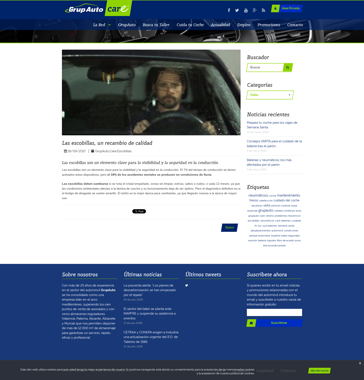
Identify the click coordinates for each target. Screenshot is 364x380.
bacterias (257, 205)
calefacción (266, 200)
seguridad (294, 235)
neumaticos (267, 220)
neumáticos (258, 195)
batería (262, 240)
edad (284, 235)
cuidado (296, 220)
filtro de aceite (285, 240)
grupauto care (256, 215)
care (277, 220)
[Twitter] (237, 10)
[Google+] (255, 10)
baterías (272, 225)
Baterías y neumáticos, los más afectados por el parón (269, 164)
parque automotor (259, 235)
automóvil (277, 230)
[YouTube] (246, 10)
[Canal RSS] (263, 10)
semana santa (286, 225)
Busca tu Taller (156, 24)
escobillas (254, 220)
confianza (289, 210)
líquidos (271, 240)
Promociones (268, 24)
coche (272, 195)
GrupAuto (126, 24)
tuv (260, 225)
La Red (99, 24)
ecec (299, 210)
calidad (278, 210)
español (275, 235)
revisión (252, 240)
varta (266, 205)
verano (270, 215)
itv (255, 225)
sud (264, 225)
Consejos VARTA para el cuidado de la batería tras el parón (274, 145)
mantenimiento (288, 195)
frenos (253, 200)
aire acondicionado (274, 245)
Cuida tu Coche (190, 24)
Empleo (243, 24)
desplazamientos (261, 230)
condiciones (291, 230)
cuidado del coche (286, 200)
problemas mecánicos (287, 215)
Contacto (295, 24)
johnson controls (280, 205)
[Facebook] (229, 10)
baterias (286, 220)
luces (297, 240)
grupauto (265, 210)
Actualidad (220, 24)
